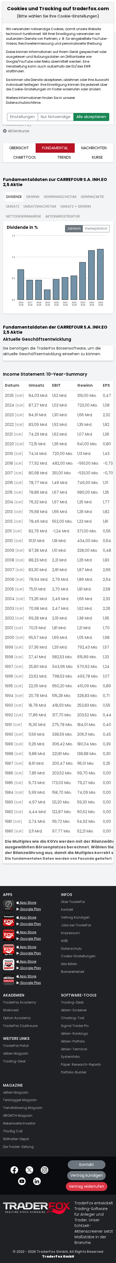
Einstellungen (22, 116)
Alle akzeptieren (91, 116)
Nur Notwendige (55, 116)
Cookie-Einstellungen (29, 89)
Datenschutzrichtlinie (23, 103)
